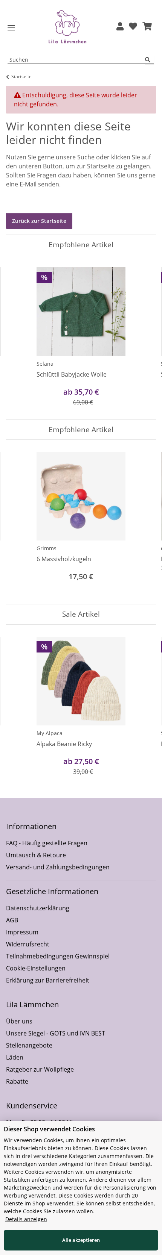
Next (144, 337)
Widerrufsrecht (27, 944)
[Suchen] (149, 60)
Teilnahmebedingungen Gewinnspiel (58, 956)
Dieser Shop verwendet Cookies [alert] (49, 1129)
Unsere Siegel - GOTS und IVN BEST (55, 1033)
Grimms (47, 548)
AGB (12, 920)
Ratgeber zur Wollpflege (40, 1069)
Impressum (22, 932)
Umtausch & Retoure (36, 855)
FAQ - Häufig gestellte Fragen (46, 843)
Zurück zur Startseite (39, 220)
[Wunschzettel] (133, 27)
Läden (14, 1057)
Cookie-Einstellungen (36, 968)
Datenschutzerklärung (37, 908)
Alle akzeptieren (81, 1240)
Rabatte (17, 1081)
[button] (120, 27)
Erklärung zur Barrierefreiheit (47, 980)
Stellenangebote (29, 1045)
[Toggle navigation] (11, 28)
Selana (45, 363)
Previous (18, 337)
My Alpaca (50, 733)
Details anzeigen (26, 1219)
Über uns (19, 1021)
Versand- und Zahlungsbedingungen (58, 867)
